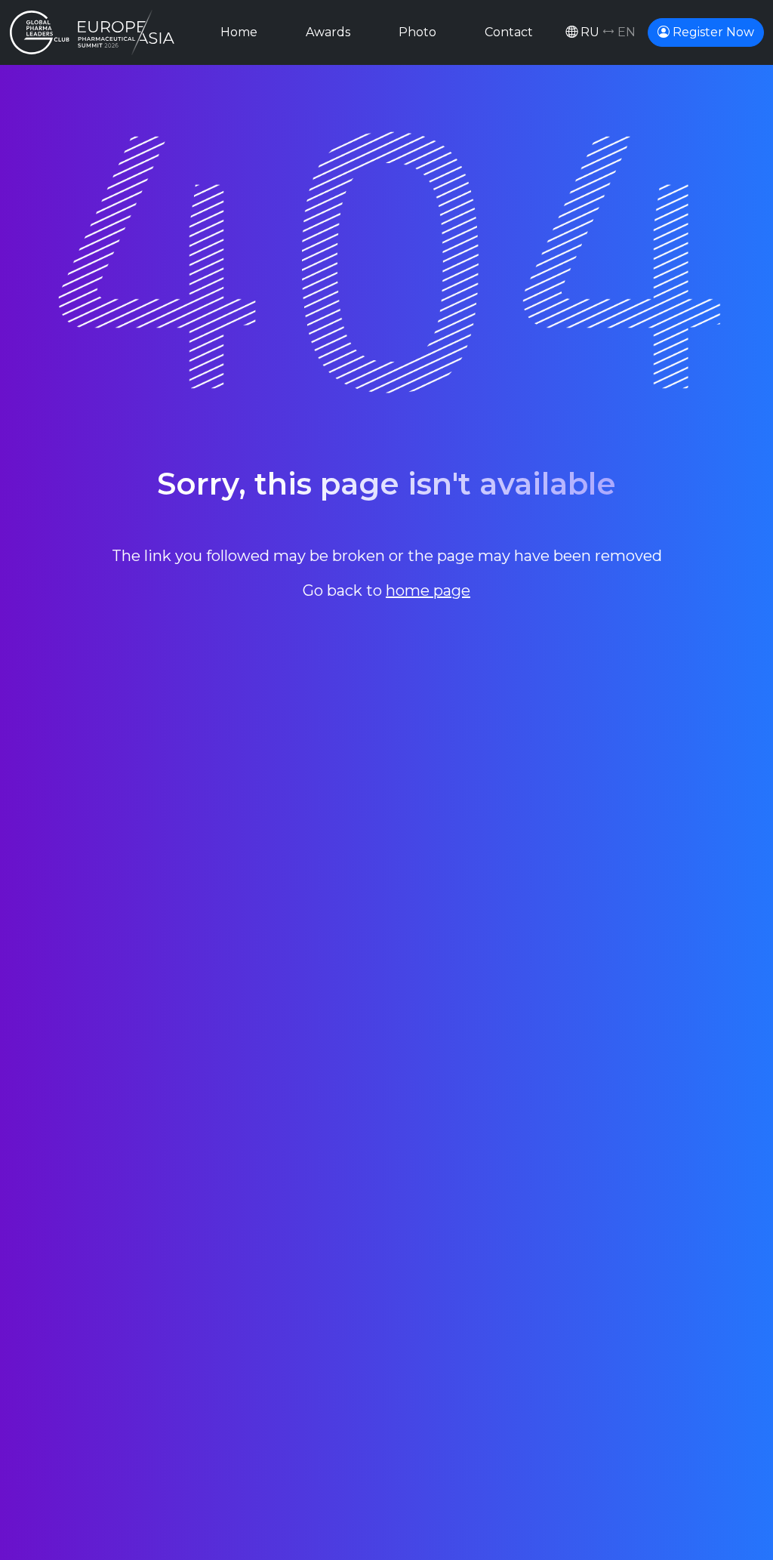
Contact (509, 32)
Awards (328, 32)
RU (606, 32)
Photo (417, 32)
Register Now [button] (712, 32)
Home (238, 32)
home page (428, 590)
